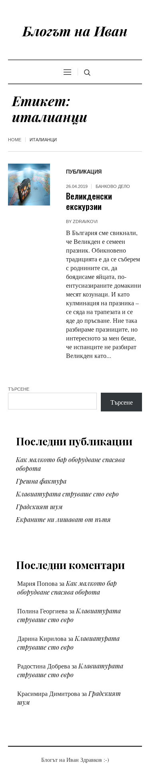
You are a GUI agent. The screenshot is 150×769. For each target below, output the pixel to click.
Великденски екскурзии (89, 201)
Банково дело (113, 186)
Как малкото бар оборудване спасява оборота (67, 587)
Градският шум (39, 506)
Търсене (18, 389)
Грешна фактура (41, 481)
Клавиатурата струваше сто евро (67, 494)
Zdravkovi (85, 221)
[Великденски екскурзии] (29, 185)
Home (14, 139)
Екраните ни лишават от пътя (63, 519)
